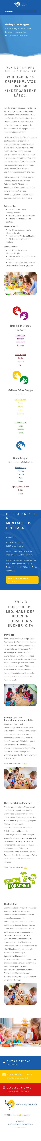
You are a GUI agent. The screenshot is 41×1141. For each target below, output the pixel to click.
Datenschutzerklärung (20, 1124)
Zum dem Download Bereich (18, 580)
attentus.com (24, 1114)
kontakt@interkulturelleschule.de (17, 1078)
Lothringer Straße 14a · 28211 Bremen (18, 1091)
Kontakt (20, 1121)
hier (25, 763)
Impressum (20, 1127)
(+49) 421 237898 (12, 1065)
